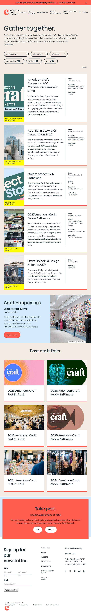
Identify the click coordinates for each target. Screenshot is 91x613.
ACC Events (32, 12)
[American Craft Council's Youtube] (80, 571)
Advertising (46, 566)
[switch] (18, 61)
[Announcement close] (86, 2)
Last (19, 576)
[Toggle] (18, 61)
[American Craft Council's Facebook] (66, 571)
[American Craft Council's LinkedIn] (85, 571)
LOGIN (85, 12)
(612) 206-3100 (70, 553)
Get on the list (11, 590)
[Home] (12, 12)
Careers (44, 557)
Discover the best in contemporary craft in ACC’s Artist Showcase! (45, 2)
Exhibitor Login (45, 578)
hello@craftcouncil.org (73, 548)
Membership (42, 12)
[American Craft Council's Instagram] (71, 571)
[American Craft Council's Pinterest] (75, 571)
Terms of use (37, 605)
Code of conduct (52, 605)
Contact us (46, 561)
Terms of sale (23, 605)
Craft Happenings (55, 12)
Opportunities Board (69, 12)
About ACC (45, 548)
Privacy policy (10, 605)
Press (43, 552)
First (5, 576)
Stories (23, 12)
